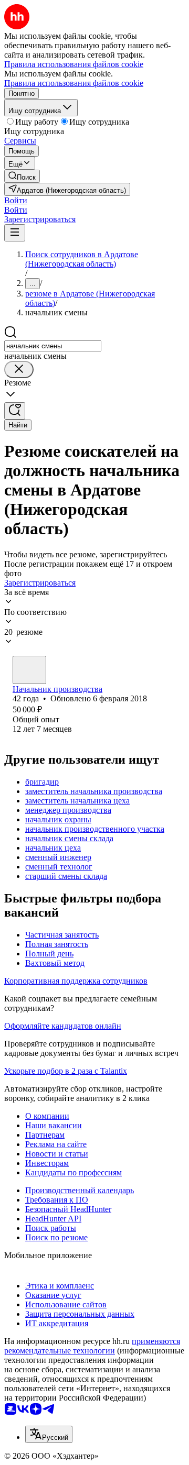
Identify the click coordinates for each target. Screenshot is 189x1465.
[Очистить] (19, 369)
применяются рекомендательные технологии (92, 1346)
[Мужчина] (29, 670)
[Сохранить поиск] (14, 411)
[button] (15, 200)
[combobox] (52, 345)
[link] (22, 176)
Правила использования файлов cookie (73, 83)
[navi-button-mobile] (14, 232)
